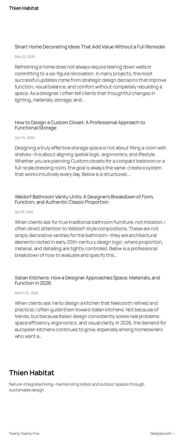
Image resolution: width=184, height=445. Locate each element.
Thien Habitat (24, 8)
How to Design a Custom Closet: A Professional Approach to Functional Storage (80, 125)
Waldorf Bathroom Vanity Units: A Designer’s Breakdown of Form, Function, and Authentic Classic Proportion (84, 199)
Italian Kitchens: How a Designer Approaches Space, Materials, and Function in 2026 (87, 280)
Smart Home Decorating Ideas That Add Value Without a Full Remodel (90, 46)
